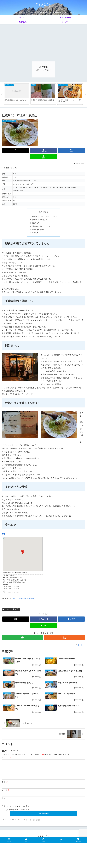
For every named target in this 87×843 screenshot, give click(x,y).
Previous (2, 94)
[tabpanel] (16, 94)
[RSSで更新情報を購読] (64, 637)
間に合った (36, 223)
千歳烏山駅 (22, 598)
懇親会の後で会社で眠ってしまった (44, 216)
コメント (6, 758)
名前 (5, 782)
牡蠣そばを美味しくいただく (42, 226)
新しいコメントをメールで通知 (16, 806)
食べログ (35, 233)
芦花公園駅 (30, 598)
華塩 (3, 534)
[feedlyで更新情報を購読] (22, 637)
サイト (4, 798)
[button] (80, 494)
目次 (40, 212)
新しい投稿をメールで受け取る (16, 810)
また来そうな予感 (38, 229)
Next (85, 94)
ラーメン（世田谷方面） (11, 609)
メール (6, 790)
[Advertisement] (43, 41)
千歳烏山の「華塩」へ (39, 220)
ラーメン (15, 598)
